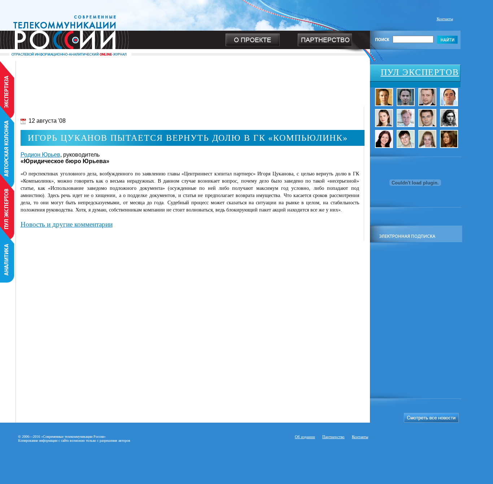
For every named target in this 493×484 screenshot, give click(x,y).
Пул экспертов (420, 72)
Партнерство (333, 437)
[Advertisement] (184, 77)
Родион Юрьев (40, 155)
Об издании (305, 437)
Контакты (445, 19)
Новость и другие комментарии (67, 224)
